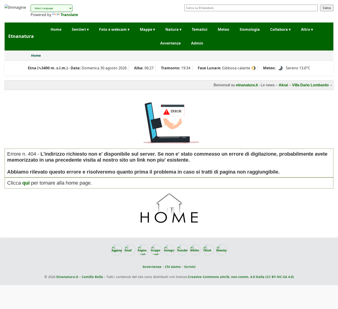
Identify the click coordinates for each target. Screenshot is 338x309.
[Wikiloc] (195, 250)
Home (56, 29)
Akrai (279, 85)
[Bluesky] (221, 250)
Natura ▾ (173, 29)
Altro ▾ (307, 29)
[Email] (130, 250)
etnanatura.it (243, 85)
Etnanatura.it (67, 277)
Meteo (223, 29)
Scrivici (189, 266)
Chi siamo (173, 266)
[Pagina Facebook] (143, 250)
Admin (197, 43)
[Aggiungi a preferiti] (117, 250)
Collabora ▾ (280, 29)
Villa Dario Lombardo (306, 85)
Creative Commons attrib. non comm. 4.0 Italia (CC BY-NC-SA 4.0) (241, 277)
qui (26, 183)
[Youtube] (182, 250)
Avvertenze (170, 43)
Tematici (199, 29)
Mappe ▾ (147, 29)
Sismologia (250, 29)
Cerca (327, 8)
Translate (69, 14)
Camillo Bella (92, 277)
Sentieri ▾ (80, 29)
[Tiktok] (208, 250)
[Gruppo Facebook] (156, 250)
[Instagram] (169, 250)
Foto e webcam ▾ (114, 29)
